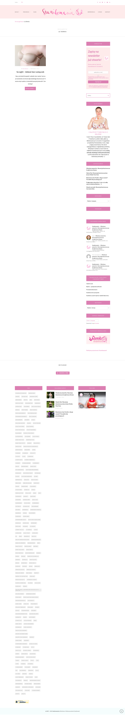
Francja (26, 489)
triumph (30, 663)
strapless (26, 647)
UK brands (23, 670)
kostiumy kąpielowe (34, 519)
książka (25, 526)
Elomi (36, 476)
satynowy (32, 617)
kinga (25, 513)
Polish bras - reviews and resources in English (27, 590)
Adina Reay (32, 393)
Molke (23, 556)
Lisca (35, 529)
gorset (26, 496)
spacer (32, 637)
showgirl (18, 627)
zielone (38, 687)
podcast (18, 586)
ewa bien (18, 483)
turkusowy (19, 667)
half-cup (35, 499)
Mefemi (36, 546)
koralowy (26, 516)
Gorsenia (18, 496)
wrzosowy (37, 683)
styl (32, 647)
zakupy (18, 687)
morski (18, 559)
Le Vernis (29, 529)
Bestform (25, 409)
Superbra (36, 650)
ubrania (35, 667)
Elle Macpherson (27, 476)
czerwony (36, 463)
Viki (36, 677)
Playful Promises (21, 582)
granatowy (26, 499)
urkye (30, 673)
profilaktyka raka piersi (31, 597)
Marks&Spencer (36, 539)
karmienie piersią (36, 509)
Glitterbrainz (62, 711)
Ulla (37, 670)
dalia (17, 466)
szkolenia (24, 653)
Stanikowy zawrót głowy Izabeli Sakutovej (97, 295)
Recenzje (25, 68)
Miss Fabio (29, 549)
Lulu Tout (27, 533)
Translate (97, 323)
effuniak (37, 473)
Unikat (25, 673)
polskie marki (20, 593)
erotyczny (34, 479)
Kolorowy (32, 513)
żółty (23, 693)
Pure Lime (18, 603)
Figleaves (33, 486)
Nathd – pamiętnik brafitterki (94, 286)
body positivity (20, 443)
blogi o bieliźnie (29, 433)
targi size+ (25, 660)
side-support (27, 627)
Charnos (25, 453)
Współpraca (91, 11)
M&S (20, 536)
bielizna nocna (20, 423)
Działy (17, 11)
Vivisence (18, 680)
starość (18, 647)
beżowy (27, 419)
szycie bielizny (30, 657)
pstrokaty (31, 600)
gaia (34, 493)
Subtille (18, 650)
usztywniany (19, 677)
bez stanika (32, 416)
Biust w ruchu (20, 429)
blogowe (27, 436)
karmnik (18, 513)
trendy (23, 663)
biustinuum (36, 423)
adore (17, 396)
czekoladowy (26, 463)
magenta (26, 536)
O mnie (100, 11)
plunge (30, 582)
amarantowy (33, 396)
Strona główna (19, 21)
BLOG (35, 11)
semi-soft (18, 623)
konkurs (18, 516)
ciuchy (18, 456)
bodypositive (30, 439)
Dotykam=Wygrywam (32, 469)
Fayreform (25, 486)
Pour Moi (18, 597)
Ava (31, 399)
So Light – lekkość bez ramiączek (30, 72)
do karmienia (19, 469)
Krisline (18, 526)
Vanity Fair (29, 677)
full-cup (28, 493)
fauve (17, 486)
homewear (36, 503)
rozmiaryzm (25, 610)
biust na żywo (20, 426)
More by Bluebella (33, 556)
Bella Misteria (36, 406)
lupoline (35, 533)
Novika (25, 566)
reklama (30, 607)
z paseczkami (36, 690)
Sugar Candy (27, 650)
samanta (18, 617)
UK (16, 670)
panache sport (31, 569)
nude (30, 566)
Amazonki (18, 399)
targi (17, 660)
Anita (25, 399)
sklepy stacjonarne (21, 637)
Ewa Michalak (27, 483)
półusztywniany (20, 607)
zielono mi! (19, 690)
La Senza (32, 526)
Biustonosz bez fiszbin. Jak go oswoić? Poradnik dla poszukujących (97, 178)
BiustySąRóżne (31, 429)
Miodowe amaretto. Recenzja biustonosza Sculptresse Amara (100, 228)
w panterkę (28, 683)
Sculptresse (27, 620)
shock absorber (28, 623)
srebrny (26, 640)
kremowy (33, 523)
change (18, 453)
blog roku (36, 436)
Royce (17, 610)
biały (33, 419)
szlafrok (32, 653)
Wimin (25, 680)
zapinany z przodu (27, 687)
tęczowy (27, 667)
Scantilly (18, 620)
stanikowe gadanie (21, 643)
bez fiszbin (33, 409)
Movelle (24, 559)
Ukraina (30, 670)
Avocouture (19, 403)
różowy (33, 610)
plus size (37, 582)
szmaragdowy (20, 657)
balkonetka (29, 403)
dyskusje (18, 473)
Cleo (23, 456)
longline (18, 533)
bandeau (37, 403)
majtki (34, 536)
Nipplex (18, 566)
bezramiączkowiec (21, 416)
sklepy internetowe (21, 633)
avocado (36, 399)
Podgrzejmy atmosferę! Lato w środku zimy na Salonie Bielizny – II (97, 183)
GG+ (40, 493)
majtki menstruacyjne (22, 539)
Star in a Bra (33, 643)
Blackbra (18, 433)
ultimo (18, 673)
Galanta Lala (89, 283)
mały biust (19, 546)
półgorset (34, 603)
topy (17, 663)
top (37, 660)
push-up (26, 603)
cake (33, 449)
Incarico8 (26, 506)
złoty (17, 693)
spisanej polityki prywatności (99, 86)
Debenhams (25, 466)
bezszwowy (19, 419)
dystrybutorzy (27, 473)
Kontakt (107, 11)
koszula (18, 523)
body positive (20, 439)
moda (17, 556)
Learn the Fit (20, 529)
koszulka (26, 523)
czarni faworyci (30, 459)
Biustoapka (30, 426)
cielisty (32, 453)
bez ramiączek (32, 413)
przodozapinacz (20, 600)
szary (17, 653)
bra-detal (37, 443)
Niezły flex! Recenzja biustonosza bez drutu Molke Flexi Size (96, 174)
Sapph (25, 617)
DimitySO (33, 466)
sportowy (18, 640)
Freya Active (19, 493)
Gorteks (32, 496)
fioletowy (19, 489)
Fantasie (36, 483)
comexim (30, 456)
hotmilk (18, 506)
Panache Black (20, 569)
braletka (18, 446)
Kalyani (18, 509)
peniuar (32, 576)
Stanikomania (95, 226)
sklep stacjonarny (21, 630)
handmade (19, 503)
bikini (29, 423)
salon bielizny (34, 613)
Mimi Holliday (20, 549)
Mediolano (28, 546)
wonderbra (19, 683)
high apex (27, 503)
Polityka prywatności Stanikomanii (96, 350)
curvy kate (19, 459)
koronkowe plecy (21, 519)
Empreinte (19, 479)
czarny (18, 463)
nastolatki (33, 559)
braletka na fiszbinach (31, 446)
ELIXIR (17, 476)
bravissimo (19, 449)
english (26, 479)
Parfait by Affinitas (21, 576)
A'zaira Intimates (21, 393)
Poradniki (26, 11)
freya (33, 489)
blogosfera (19, 436)
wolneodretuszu (35, 680)
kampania (25, 509)
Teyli (32, 660)
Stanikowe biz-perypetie (92, 292)
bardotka (18, 406)
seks (35, 620)
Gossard (18, 499)
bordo (29, 443)
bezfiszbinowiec (20, 413)
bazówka (26, 406)
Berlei (17, 409)
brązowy (27, 449)
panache (37, 566)
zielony (27, 690)
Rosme (37, 607)
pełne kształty (20, 579)
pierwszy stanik (31, 579)
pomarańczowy (30, 593)
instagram (35, 506)
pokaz (25, 586)
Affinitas (24, 396)
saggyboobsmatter (21, 613)
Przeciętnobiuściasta (91, 289)
